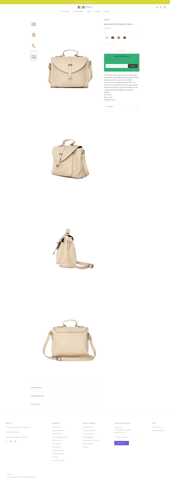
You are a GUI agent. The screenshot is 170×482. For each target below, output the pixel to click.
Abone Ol (121, 443)
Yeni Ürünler (65, 11)
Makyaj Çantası (58, 454)
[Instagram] (15, 441)
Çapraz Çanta (57, 440)
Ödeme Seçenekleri (37, 396)
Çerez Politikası (88, 434)
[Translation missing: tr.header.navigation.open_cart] (165, 7)
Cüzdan (97, 11)
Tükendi (122, 51)
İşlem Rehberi (88, 444)
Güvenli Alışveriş (36, 387)
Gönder (132, 66)
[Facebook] (6, 441)
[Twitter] (11, 441)
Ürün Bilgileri (109, 106)
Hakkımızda (87, 427)
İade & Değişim (88, 437)
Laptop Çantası (58, 450)
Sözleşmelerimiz (89, 430)
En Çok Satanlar (78, 11)
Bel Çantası (56, 444)
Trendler (106, 11)
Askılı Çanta (56, 434)
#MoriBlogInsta (158, 430)
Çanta (89, 11)
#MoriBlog (156, 427)
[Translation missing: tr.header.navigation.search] (161, 7)
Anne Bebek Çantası (59, 437)
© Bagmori (10, 474)
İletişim (86, 447)
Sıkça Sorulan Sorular (91, 440)
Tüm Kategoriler (58, 460)
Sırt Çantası (56, 447)
